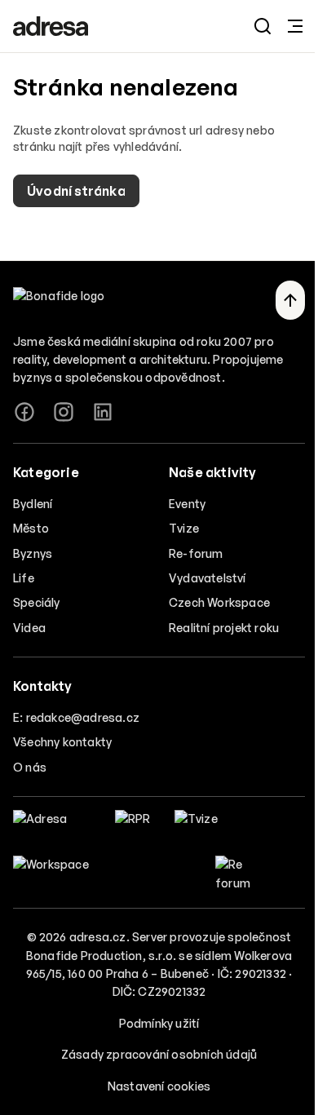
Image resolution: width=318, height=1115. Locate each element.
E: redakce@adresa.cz (76, 717)
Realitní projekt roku (224, 628)
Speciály (36, 602)
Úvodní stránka (76, 191)
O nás (29, 767)
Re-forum (196, 553)
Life (23, 578)
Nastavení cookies (159, 1086)
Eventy (187, 504)
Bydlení (32, 504)
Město (31, 528)
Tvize (184, 528)
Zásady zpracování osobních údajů (159, 1054)
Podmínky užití (159, 1023)
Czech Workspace (219, 602)
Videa (29, 628)
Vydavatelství (207, 578)
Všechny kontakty (62, 742)
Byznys (32, 553)
